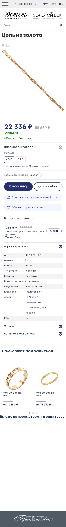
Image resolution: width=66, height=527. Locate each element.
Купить (54, 231)
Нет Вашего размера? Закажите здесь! (26, 166)
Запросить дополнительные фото (34, 197)
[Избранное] (3, 45)
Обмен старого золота (27, 207)
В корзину (18, 186)
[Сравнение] (8, 45)
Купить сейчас (48, 186)
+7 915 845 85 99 (25, 4)
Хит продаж (56, 363)
